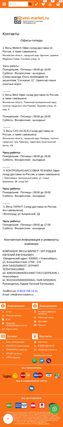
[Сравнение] (50, 3)
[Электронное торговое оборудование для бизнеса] (31, 19)
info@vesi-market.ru (21, 294)
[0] (43, 3)
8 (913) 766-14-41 (27, 291)
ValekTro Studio (43, 423)
